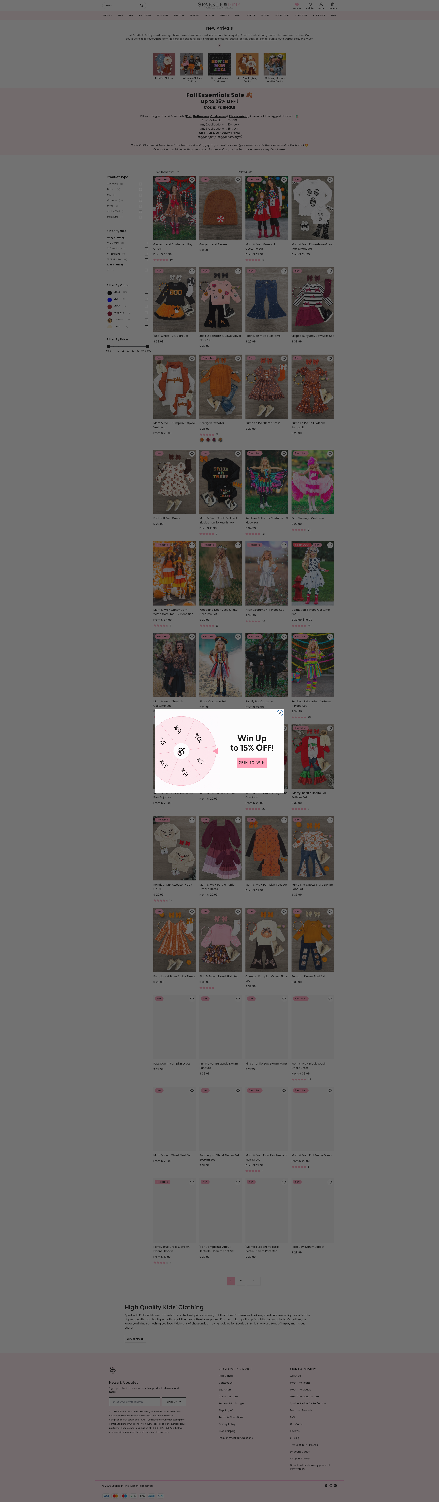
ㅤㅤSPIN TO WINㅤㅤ (252, 762)
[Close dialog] (280, 713)
